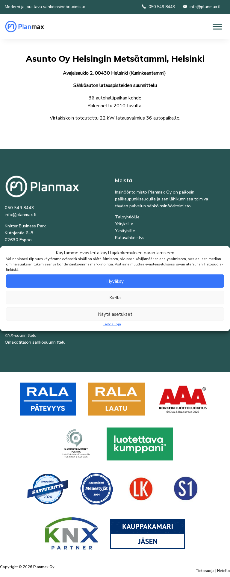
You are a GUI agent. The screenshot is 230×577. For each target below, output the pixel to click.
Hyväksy (115, 281)
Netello (223, 570)
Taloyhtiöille (127, 217)
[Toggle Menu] (217, 26)
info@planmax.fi (205, 7)
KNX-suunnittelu (21, 335)
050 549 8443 (162, 7)
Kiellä (115, 297)
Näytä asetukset (115, 314)
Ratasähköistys (129, 238)
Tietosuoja (112, 324)
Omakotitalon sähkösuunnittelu (35, 342)
